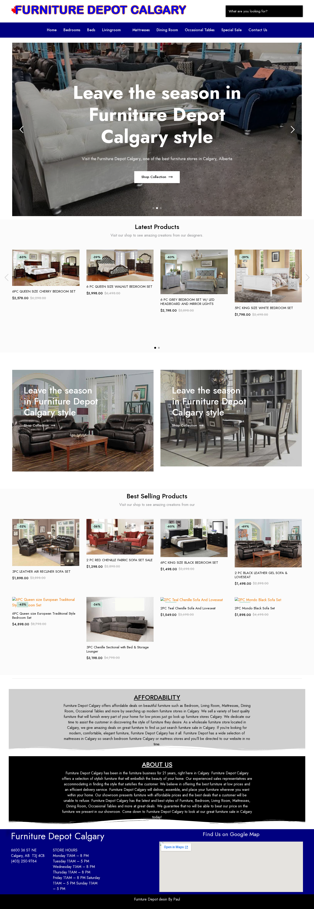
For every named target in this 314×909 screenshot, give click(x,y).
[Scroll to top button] (303, 898)
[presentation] (21, 129)
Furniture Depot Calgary (57, 836)
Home (52, 30)
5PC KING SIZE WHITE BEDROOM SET (264, 307)
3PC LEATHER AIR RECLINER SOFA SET (41, 571)
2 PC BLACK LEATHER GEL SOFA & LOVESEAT (261, 575)
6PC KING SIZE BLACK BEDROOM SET (189, 562)
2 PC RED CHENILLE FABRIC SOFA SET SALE (119, 560)
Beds (91, 30)
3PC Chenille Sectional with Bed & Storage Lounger (117, 649)
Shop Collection (153, 176)
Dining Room (167, 30)
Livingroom (111, 30)
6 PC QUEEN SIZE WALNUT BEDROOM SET (119, 286)
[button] (114, 30)
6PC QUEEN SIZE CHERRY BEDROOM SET (44, 291)
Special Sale (231, 30)
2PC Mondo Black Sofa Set (255, 608)
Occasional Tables (200, 30)
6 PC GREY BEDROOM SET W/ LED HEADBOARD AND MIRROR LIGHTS (187, 301)
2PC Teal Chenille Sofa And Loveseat (187, 608)
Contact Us (257, 30)
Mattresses (141, 30)
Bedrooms (71, 30)
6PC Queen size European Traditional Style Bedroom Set (43, 615)
